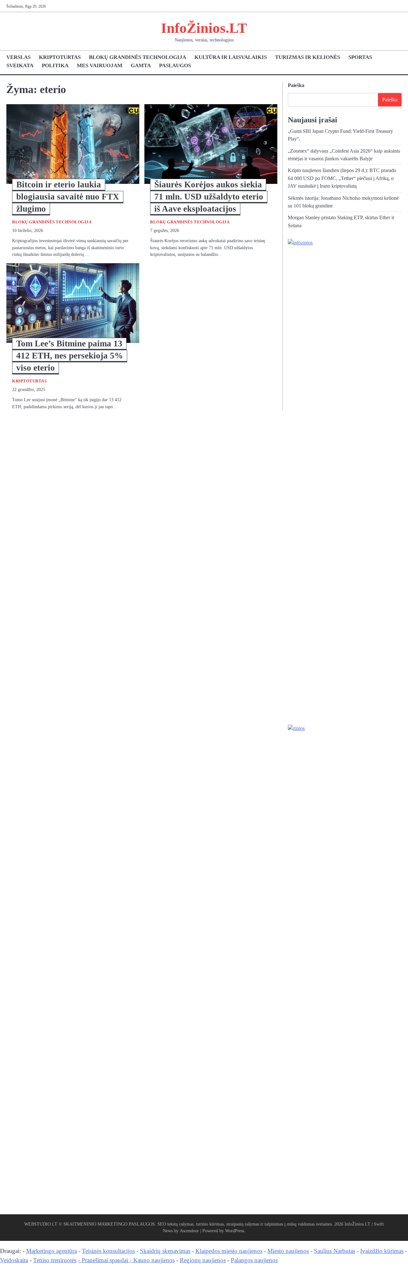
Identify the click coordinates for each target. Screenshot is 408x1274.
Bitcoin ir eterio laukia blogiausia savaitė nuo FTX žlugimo (67, 197)
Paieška (296, 85)
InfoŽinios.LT (204, 28)
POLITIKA (55, 65)
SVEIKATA (19, 65)
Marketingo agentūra (51, 1251)
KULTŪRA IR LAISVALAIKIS (230, 57)
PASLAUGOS (175, 65)
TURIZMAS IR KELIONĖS (307, 57)
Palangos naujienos (254, 1260)
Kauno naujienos (154, 1260)
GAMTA (141, 65)
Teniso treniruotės (54, 1260)
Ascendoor (189, 1230)
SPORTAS (360, 57)
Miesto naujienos (288, 1251)
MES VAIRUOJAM (99, 65)
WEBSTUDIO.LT (40, 1224)
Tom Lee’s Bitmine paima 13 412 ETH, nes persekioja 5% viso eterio (69, 356)
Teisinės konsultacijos (108, 1251)
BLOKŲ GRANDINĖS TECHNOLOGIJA (137, 57)
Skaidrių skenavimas (165, 1251)
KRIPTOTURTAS (60, 57)
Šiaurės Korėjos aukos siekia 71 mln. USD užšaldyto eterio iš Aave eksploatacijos (208, 197)
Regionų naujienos (203, 1260)
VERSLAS (18, 57)
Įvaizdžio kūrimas (382, 1251)
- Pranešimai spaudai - (105, 1260)
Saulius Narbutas (334, 1251)
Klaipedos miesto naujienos (228, 1251)
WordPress (234, 1230)
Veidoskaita (14, 1260)
